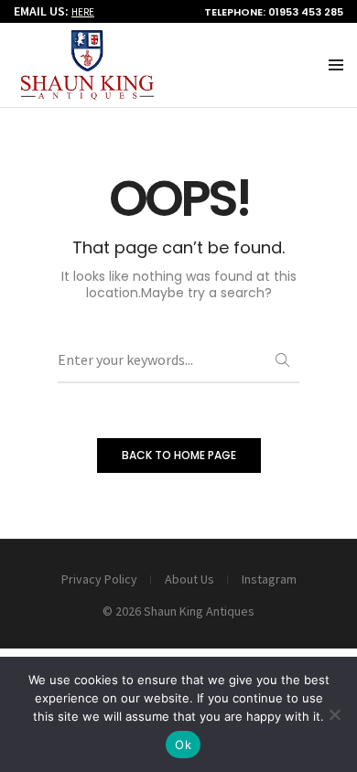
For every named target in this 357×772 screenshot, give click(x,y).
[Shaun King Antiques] (87, 92)
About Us (189, 579)
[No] (334, 714)
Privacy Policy (99, 579)
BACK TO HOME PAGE (179, 455)
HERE (82, 11)
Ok (183, 744)
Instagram (269, 579)
